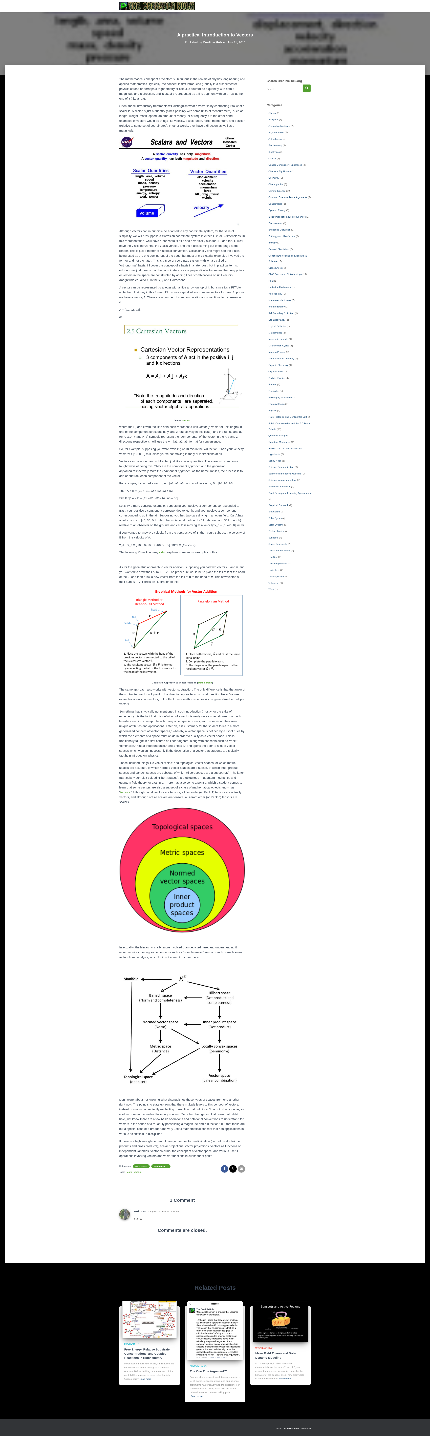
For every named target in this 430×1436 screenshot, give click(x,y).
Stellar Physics (276, 531)
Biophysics (274, 152)
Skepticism (274, 511)
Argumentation (276, 132)
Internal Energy (276, 306)
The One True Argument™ (208, 1371)
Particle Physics (276, 378)
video (162, 552)
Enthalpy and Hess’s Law (281, 236)
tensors (125, 792)
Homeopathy (275, 293)
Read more (145, 1379)
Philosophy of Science (280, 397)
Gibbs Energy (275, 267)
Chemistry (273, 177)
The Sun (272, 557)
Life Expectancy (276, 319)
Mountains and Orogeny (281, 358)
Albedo (272, 113)
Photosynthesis (276, 404)
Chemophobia (275, 184)
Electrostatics (275, 223)
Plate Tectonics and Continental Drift (287, 416)
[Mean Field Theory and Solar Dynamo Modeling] (280, 1321)
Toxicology (274, 570)
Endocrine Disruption (279, 229)
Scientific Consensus (279, 486)
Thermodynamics (277, 563)
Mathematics (141, 1166)
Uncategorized (161, 1166)
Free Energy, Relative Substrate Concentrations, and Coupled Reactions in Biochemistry (147, 1354)
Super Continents (277, 544)
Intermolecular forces (279, 300)
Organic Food (275, 371)
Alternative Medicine (279, 126)
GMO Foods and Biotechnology (285, 274)
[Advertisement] (289, 655)
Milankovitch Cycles (278, 345)
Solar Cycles (275, 518)
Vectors (137, 1172)
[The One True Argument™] (215, 1330)
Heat (270, 280)
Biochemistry (275, 145)
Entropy (272, 242)
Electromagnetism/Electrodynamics (287, 216)
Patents (272, 384)
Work (271, 589)
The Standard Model (279, 550)
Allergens (273, 119)
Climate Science (277, 191)
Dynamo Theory (277, 210)
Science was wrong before (282, 480)
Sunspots (273, 537)
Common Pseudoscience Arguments (287, 197)
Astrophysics (275, 139)
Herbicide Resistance (279, 287)
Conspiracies (275, 203)
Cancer (272, 158)
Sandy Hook (274, 460)
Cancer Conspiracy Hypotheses (285, 164)
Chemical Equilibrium (279, 171)
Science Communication (281, 467)
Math (129, 1172)
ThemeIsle (305, 1428)
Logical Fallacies (277, 326)
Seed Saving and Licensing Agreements (289, 493)
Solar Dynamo (276, 524)
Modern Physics (276, 352)
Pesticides (273, 391)
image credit (205, 682)
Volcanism (273, 583)
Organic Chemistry (278, 365)
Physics (272, 410)
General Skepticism (278, 249)
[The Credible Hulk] (157, 6)
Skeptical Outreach (278, 505)
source (186, 420)
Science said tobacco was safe (284, 473)
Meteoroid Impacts (278, 339)
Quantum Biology (277, 435)
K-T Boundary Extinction (281, 313)
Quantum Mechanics (279, 442)
